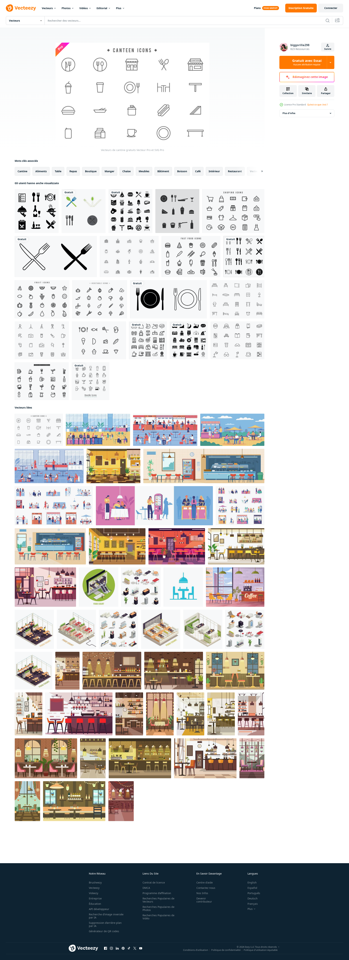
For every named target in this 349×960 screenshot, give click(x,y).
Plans (257, 8)
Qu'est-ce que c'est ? (317, 104)
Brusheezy (95, 882)
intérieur (214, 171)
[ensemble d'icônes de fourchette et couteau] (56, 256)
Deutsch (253, 898)
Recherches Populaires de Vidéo (158, 917)
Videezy (93, 893)
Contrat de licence (154, 882)
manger (109, 171)
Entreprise (95, 898)
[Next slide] (259, 171)
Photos (66, 8)
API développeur (99, 909)
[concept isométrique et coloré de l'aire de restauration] (98, 587)
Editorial (102, 8)
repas (73, 171)
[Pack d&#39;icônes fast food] (130, 211)
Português (254, 893)
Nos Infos (202, 893)
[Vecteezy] (21, 8)
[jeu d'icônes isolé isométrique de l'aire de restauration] (244, 629)
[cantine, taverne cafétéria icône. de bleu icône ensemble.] (183, 587)
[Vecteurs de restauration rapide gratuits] (191, 256)
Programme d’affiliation (157, 893)
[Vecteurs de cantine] (177, 211)
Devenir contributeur (204, 900)
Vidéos (83, 8)
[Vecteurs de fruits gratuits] (42, 299)
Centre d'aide (204, 882)
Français (253, 903)
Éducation (95, 903)
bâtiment (163, 171)
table (58, 171)
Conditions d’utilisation (195, 950)
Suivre (327, 49)
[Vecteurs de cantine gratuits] (39, 430)
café (198, 171)
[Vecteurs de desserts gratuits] (129, 256)
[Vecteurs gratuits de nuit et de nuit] (237, 299)
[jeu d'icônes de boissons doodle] (90, 381)
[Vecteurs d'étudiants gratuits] (237, 340)
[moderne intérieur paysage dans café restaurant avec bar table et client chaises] (111, 670)
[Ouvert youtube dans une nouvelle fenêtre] (140, 948)
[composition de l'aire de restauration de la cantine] (165, 430)
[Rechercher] (327, 20)
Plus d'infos (288, 113)
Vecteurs (47, 8)
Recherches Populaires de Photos (158, 908)
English (252, 882)
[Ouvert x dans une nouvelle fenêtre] (134, 948)
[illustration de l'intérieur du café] (235, 587)
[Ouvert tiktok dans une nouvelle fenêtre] (129, 948)
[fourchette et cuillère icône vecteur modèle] (84, 211)
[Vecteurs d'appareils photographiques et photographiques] (42, 340)
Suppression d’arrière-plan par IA (105, 924)
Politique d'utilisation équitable (261, 950)
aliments (41, 171)
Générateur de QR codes (104, 931)
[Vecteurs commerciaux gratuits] (233, 211)
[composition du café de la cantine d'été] (232, 430)
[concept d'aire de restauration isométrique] (33, 670)
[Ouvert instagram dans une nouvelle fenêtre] (111, 948)
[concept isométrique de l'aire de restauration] (76, 629)
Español (252, 888)
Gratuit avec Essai (307, 62)
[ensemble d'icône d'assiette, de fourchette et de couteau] (168, 299)
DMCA (146, 888)
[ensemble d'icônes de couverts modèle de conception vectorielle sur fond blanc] (243, 256)
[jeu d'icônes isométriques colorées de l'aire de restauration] (118, 629)
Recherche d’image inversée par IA (106, 916)
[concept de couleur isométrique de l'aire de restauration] (160, 629)
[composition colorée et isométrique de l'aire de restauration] (34, 629)
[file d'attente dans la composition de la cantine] (98, 430)
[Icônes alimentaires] (99, 340)
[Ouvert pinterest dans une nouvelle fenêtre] (123, 948)
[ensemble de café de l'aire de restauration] (54, 505)
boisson (182, 171)
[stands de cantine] (240, 505)
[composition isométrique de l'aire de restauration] (202, 629)
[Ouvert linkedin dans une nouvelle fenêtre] (117, 948)
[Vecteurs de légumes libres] (99, 299)
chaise (126, 171)
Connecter (330, 8)
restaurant (235, 171)
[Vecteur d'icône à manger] (37, 211)
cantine (22, 171)
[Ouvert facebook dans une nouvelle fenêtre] (105, 948)
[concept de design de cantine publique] (154, 505)
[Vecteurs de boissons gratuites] (42, 381)
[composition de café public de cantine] (49, 466)
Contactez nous (205, 888)
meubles (144, 171)
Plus (118, 8)
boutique (91, 171)
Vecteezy (94, 888)
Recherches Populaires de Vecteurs (158, 900)
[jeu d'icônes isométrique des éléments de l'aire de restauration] (141, 587)
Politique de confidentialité (226, 950)
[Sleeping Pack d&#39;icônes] (148, 340)
